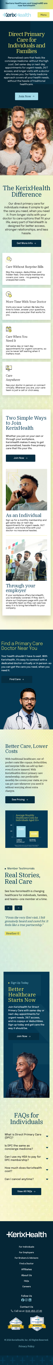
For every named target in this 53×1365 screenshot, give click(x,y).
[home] (17, 15)
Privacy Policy (26, 1346)
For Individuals (26, 1247)
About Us (26, 1275)
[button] (43, 14)
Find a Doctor (26, 1264)
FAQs (26, 1281)
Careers (26, 1287)
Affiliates (26, 1269)
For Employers (26, 1253)
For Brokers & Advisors (26, 1258)
